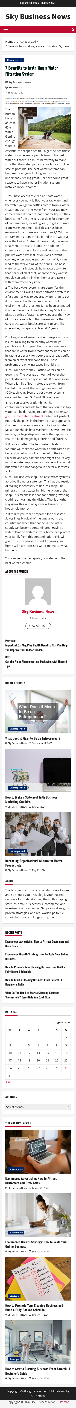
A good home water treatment (36, 414)
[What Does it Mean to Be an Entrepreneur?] (38, 711)
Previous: (36, 645)
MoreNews (58, 1391)
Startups (14, 1295)
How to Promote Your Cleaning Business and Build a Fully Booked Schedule (34, 1307)
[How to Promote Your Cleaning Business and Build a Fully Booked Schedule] (38, 1279)
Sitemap (64, 1402)
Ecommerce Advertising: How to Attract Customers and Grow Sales (31, 1180)
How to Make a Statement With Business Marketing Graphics (31, 799)
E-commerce (16, 1168)
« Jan (8, 1082)
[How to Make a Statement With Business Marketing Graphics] (38, 771)
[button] (5, 29)
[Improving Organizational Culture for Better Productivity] (38, 834)
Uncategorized (14, 60)
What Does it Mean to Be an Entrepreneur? (32, 738)
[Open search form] (73, 29)
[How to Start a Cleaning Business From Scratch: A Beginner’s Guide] (38, 1342)
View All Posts (38, 626)
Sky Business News (38, 16)
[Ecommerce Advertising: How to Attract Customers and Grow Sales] (38, 1152)
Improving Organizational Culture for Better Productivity (33, 862)
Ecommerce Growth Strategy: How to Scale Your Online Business (36, 1244)
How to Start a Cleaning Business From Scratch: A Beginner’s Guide (37, 1370)
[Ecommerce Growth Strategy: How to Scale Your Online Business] (38, 1215)
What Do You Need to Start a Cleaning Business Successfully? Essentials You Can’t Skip (32, 994)
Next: (36, 661)
